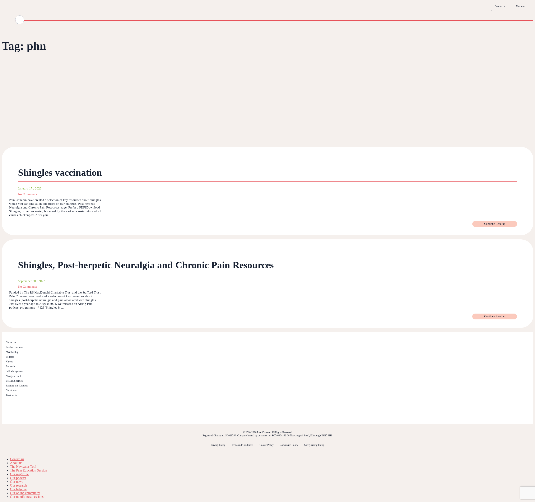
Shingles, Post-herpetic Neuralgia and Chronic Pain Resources (146, 265)
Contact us (500, 6)
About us (520, 6)
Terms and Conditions (242, 445)
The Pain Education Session (28, 470)
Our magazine (19, 474)
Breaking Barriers (14, 380)
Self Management (14, 371)
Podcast (10, 356)
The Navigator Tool (23, 466)
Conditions (11, 390)
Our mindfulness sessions (26, 496)
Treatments (11, 395)
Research (10, 366)
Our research (18, 485)
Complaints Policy (289, 445)
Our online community (25, 493)
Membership (12, 352)
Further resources (14, 347)
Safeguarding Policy (314, 445)
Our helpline (18, 489)
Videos (9, 361)
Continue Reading (494, 223)
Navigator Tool (13, 376)
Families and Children (17, 385)
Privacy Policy (218, 445)
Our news (16, 481)
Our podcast (18, 478)
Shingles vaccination (60, 172)
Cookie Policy (267, 445)
